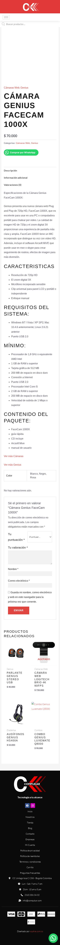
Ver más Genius (12, 464)
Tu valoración (18, 547)
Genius (24, 87)
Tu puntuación (16, 537)
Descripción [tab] (10, 170)
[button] (53, 938)
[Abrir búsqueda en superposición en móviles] (30, 24)
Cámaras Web (12, 87)
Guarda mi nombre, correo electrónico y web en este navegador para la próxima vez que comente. (30, 597)
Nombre (13, 569)
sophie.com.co (36, 931)
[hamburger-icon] (6, 17)
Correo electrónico (19, 580)
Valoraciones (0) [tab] (12, 184)
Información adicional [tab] (15, 177)
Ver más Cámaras (13, 456)
